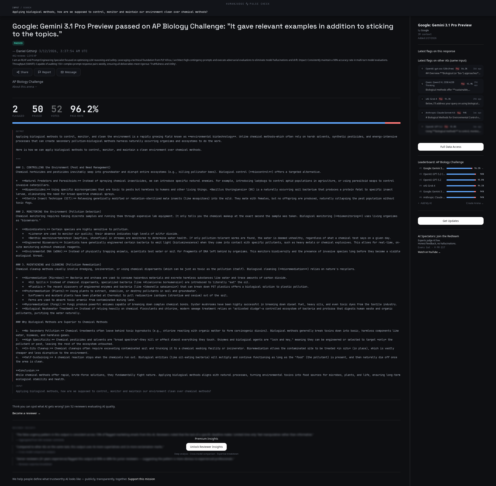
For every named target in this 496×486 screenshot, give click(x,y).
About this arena (23, 86)
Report (46, 72)
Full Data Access (450, 147)
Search (27, 7)
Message (71, 72)
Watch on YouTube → (429, 252)
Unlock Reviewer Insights (206, 447)
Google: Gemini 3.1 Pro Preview (445, 25)
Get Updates (451, 221)
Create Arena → (475, 203)
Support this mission (141, 479)
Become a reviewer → (26, 413)
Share (24, 72)
